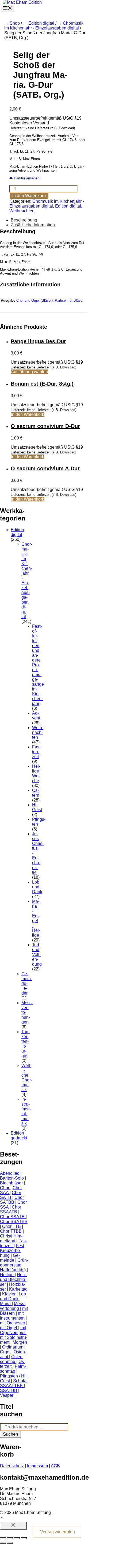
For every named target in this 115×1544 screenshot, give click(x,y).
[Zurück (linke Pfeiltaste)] (3, 1543)
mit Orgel (8, 1327)
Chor (4, 1187)
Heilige (7, 1274)
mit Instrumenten (12, 1315)
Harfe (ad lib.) (13, 1270)
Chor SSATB (12, 1216)
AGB (55, 1466)
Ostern (35, 792)
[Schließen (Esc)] (24, 1538)
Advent (36, 715)
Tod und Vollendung (37, 954)
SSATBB (8, 1390)
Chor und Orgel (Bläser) (34, 300)
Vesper (6, 1395)
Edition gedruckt (19, 1135)
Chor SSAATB (10, 1209)
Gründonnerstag (14, 1262)
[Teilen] (17, 1538)
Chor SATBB (12, 1200)
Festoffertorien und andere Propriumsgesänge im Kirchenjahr (38, 665)
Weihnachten (21, 211)
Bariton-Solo (12, 1178)
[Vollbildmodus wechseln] (10, 1538)
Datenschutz (12, 1466)
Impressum (37, 1466)
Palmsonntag (13, 1368)
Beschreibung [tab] (24, 220)
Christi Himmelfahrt (11, 1238)
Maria (5, 1303)
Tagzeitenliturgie (25, 1043)
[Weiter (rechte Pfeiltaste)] (10, 1543)
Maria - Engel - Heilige (36, 918)
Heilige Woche (36, 773)
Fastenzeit (36, 752)
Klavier (9, 1294)
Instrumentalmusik (26, 1111)
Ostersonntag (11, 1359)
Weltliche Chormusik (26, 1077)
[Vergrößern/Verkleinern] (3, 1538)
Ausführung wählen (29, 372)
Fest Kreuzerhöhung (12, 1250)
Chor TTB (11, 1226)
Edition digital (41, 23)
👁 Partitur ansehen (24, 178)
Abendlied (10, 1173)
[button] (2, 1518)
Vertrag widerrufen (57, 1532)
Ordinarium (12, 1347)
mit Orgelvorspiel (13, 1330)
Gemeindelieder (26, 983)
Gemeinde (10, 1257)
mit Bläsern (14, 1311)
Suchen (10, 1434)
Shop (15, 23)
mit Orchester (12, 1323)
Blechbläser (11, 1183)
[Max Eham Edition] (22, 2)
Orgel (5, 1352)
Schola (19, 1381)
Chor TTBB (11, 1231)
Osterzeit (12, 1364)
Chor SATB (10, 1195)
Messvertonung (12, 1306)
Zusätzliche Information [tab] (33, 225)
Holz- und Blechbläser (13, 1279)
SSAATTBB (11, 1385)
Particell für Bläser (69, 300)
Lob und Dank (37, 887)
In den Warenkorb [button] (27, 414)
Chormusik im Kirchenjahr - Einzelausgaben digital (43, 25)
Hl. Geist (37, 807)
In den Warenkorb (29, 195)
